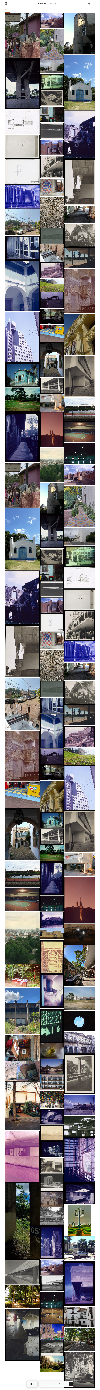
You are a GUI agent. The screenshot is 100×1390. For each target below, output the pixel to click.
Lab (12, 10)
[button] (89, 4)
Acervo (7, 10)
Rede (16, 10)
